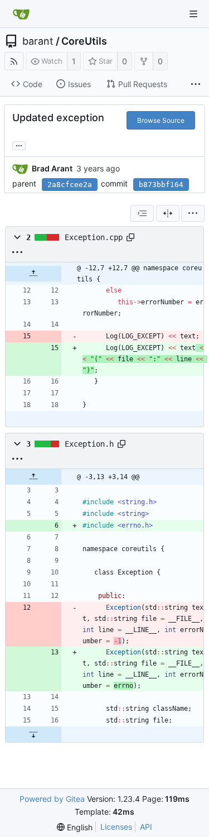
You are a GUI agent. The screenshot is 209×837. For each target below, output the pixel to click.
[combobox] (142, 213)
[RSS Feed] (13, 61)
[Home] (21, 14)
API (146, 826)
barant (38, 41)
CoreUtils (84, 41)
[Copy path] (130, 237)
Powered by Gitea (52, 798)
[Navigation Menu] (193, 14)
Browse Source (160, 120)
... (19, 144)
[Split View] (167, 213)
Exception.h (89, 443)
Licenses (116, 826)
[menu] (193, 213)
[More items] (196, 84)
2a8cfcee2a (69, 184)
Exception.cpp (94, 237)
